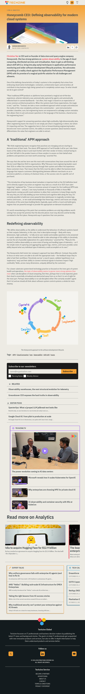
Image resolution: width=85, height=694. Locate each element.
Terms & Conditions (42, 684)
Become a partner (42, 674)
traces (53, 355)
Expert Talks (18, 568)
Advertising (42, 676)
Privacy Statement (42, 686)
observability (38, 355)
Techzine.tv (20, 428)
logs (31, 355)
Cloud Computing (22, 355)
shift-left (46, 355)
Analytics (16, 10)
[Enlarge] (75, 297)
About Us (42, 679)
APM (14, 355)
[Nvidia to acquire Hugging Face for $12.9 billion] (33, 535)
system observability (51, 59)
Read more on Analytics (30, 517)
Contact (42, 681)
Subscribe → (69, 371)
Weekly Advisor (32, 376)
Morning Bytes (17, 376)
